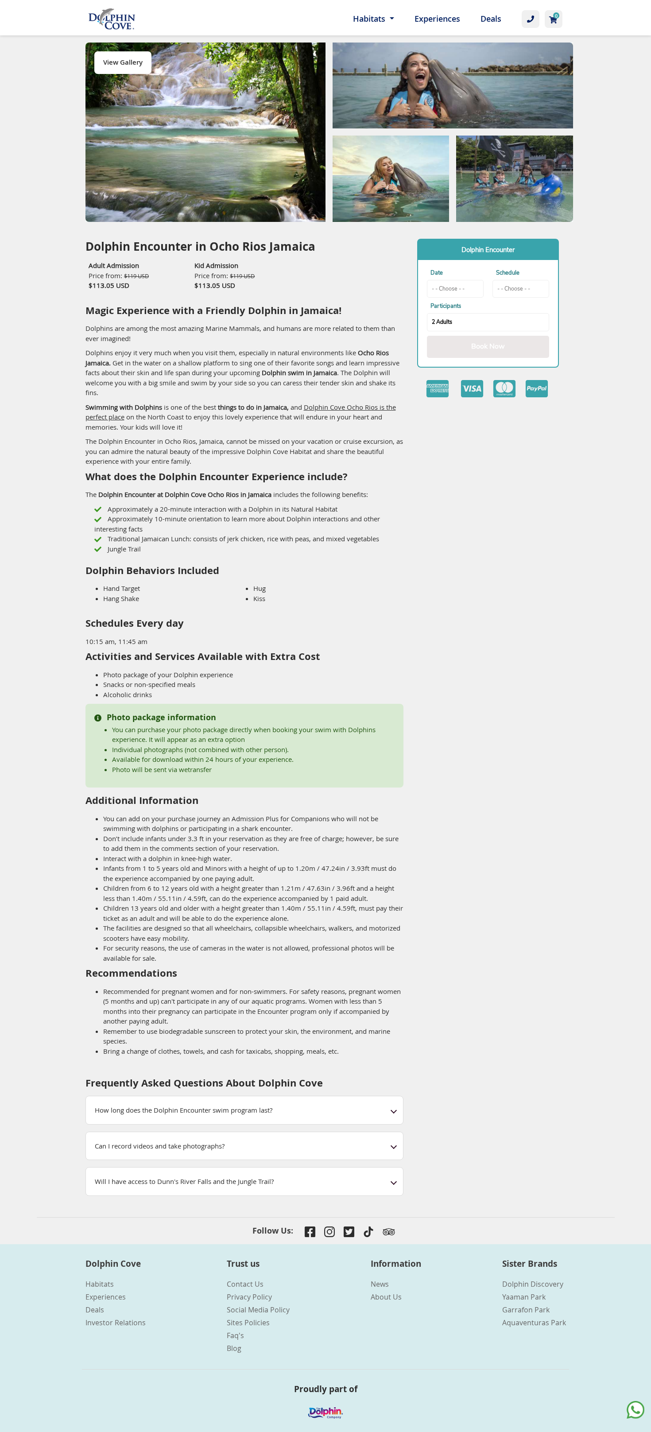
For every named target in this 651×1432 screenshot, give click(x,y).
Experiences (437, 18)
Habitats (99, 1284)
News (380, 1284)
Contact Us (245, 1284)
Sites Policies (248, 1322)
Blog (234, 1348)
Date (436, 273)
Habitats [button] (370, 18)
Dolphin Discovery (532, 1284)
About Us (386, 1297)
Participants (445, 306)
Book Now (488, 346)
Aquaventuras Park (534, 1322)
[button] (244, 1110)
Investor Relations (115, 1322)
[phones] (530, 19)
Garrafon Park (526, 1310)
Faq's (235, 1335)
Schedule (507, 273)
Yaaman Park (524, 1297)
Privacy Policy (249, 1297)
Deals (490, 18)
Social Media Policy (258, 1310)
